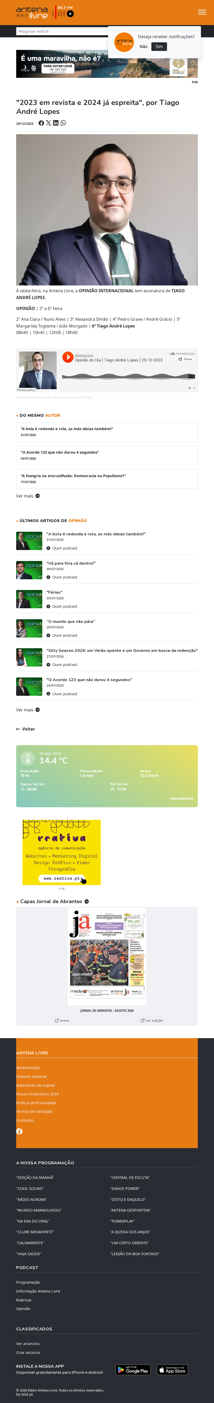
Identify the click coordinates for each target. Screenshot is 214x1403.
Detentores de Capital (35, 1085)
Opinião (23, 1308)
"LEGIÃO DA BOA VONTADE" (135, 1253)
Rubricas (24, 1299)
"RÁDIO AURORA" (31, 1199)
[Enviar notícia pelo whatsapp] (62, 123)
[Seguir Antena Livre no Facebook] (19, 1132)
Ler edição (153, 1020)
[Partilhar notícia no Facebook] (42, 123)
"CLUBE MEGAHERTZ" (35, 1231)
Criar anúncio (28, 1352)
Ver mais (25, 496)
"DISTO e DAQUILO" (128, 1199)
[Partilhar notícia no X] (49, 123)
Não (144, 46)
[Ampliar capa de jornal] (107, 956)
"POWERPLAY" (122, 1221)
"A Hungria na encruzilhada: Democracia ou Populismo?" (73, 478)
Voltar (28, 729)
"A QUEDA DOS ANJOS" (130, 1231)
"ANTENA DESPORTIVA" (130, 1210)
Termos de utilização (34, 1111)
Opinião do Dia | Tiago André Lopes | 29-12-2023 (63, 397)
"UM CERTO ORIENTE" (129, 1242)
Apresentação (28, 1067)
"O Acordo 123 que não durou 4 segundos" (60, 455)
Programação (28, 1282)
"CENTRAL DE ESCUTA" (130, 1177)
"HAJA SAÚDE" (28, 1253)
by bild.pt (24, 1394)
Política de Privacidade (36, 1102)
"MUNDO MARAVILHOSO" (39, 1210)
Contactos (25, 1120)
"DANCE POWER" (125, 1188)
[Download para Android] (133, 1370)
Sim (159, 46)
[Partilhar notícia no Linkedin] (56, 123)
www (64, 1020)
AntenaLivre (23, 397)
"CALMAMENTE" (30, 1242)
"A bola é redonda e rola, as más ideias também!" (67, 431)
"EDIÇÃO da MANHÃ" (35, 1177)
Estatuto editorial (31, 1076)
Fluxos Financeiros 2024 (37, 1093)
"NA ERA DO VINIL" (33, 1221)
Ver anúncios (27, 1343)
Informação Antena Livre (38, 1291)
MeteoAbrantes (182, 798)
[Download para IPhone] (172, 1370)
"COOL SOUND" (30, 1188)
